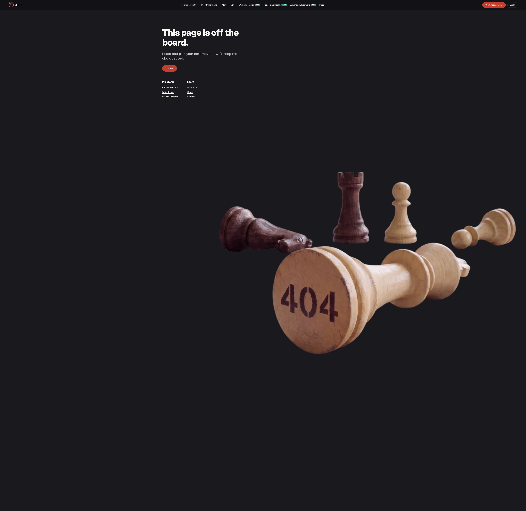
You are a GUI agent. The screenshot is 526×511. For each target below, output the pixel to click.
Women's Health (249, 5)
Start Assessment (493, 5)
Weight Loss (168, 92)
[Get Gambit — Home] (17, 5)
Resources (192, 87)
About (190, 92)
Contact (191, 97)
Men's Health (228, 5)
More (321, 5)
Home (170, 68)
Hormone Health (188, 5)
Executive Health (275, 5)
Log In (512, 5)
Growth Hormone (209, 5)
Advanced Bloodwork (302, 5)
